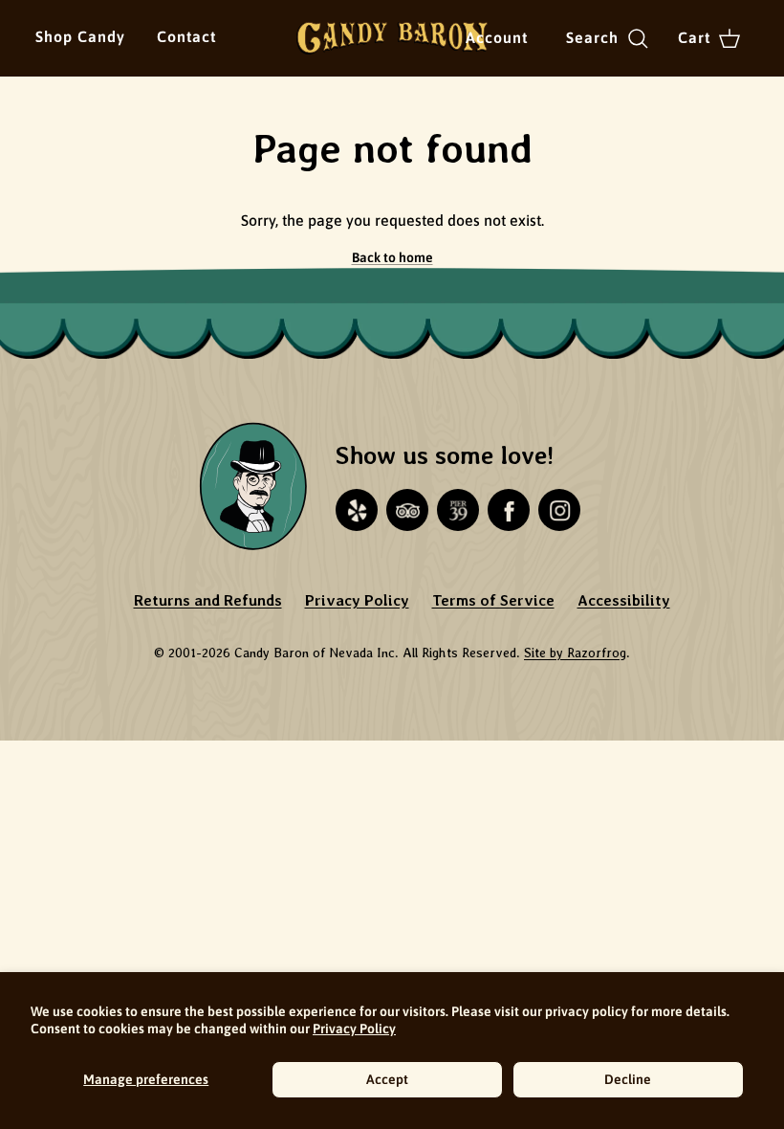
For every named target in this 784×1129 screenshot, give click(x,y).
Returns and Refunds (208, 600)
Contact (186, 36)
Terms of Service (493, 600)
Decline (627, 1079)
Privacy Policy (354, 1028)
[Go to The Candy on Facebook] (509, 510)
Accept (387, 1079)
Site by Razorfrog (575, 652)
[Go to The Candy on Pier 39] (458, 510)
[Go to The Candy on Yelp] (357, 510)
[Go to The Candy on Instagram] (559, 510)
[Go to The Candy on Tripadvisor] (407, 510)
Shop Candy (80, 36)
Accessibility (623, 600)
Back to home (392, 257)
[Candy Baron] (392, 38)
